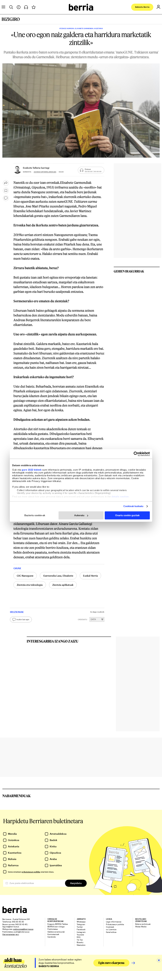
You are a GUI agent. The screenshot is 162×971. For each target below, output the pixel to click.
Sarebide (51, 937)
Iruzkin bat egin (22, 619)
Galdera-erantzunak (56, 932)
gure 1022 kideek (31, 469)
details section (120, 496)
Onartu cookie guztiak (127, 515)
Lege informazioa (113, 922)
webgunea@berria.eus (23, 929)
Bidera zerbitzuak (143, 924)
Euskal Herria (90, 575)
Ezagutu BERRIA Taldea (57, 924)
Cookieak (110, 927)
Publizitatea (52, 929)
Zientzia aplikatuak (62, 584)
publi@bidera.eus (21, 932)
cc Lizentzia (111, 929)
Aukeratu (79, 515)
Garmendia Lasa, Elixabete (58, 575)
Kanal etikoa (111, 932)
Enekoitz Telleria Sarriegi (36, 167)
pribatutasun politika (31, 872)
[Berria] (14, 912)
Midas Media (140, 926)
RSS (79, 937)
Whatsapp (81, 922)
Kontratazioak (53, 934)
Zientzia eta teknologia (30, 584)
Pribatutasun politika (115, 924)
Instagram (81, 932)
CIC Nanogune (25, 575)
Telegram (81, 924)
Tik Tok (80, 940)
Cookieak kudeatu (133, 506)
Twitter (80, 927)
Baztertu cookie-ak (34, 515)
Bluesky (80, 942)
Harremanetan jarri (10, 934)
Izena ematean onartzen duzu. (31, 872)
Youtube (80, 934)
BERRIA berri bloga (55, 926)
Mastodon (81, 945)
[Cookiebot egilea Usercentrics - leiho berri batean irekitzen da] (136, 454)
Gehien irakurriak (129, 271)
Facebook (81, 929)
